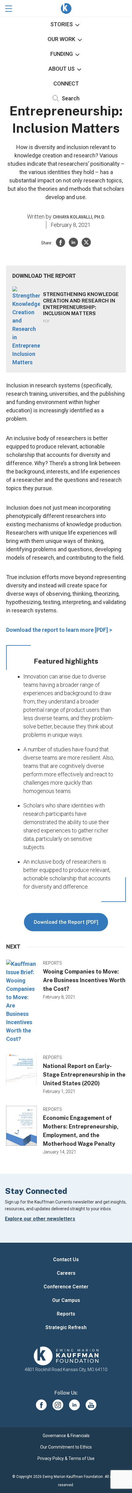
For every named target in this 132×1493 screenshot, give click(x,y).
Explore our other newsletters (40, 1219)
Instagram (57, 1404)
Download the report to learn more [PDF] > (59, 630)
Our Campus (66, 1300)
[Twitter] (86, 242)
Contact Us (66, 1259)
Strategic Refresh (66, 1327)
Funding (61, 54)
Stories (61, 24)
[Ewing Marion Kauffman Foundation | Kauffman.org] (66, 1356)
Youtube (91, 1404)
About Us (62, 68)
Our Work (61, 39)
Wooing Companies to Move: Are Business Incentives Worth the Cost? (84, 980)
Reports (66, 1314)
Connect (66, 83)
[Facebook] (60, 242)
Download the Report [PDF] (66, 922)
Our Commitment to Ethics (66, 1447)
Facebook (41, 1404)
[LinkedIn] (73, 242)
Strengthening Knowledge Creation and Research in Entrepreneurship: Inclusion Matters (81, 303)
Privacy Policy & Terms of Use (66, 1458)
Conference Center (66, 1287)
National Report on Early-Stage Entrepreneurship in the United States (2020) (84, 1074)
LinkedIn (74, 1404)
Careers (66, 1273)
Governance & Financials (66, 1435)
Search (70, 98)
